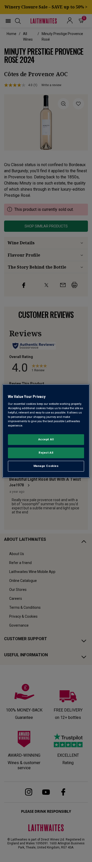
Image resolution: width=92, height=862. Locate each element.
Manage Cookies (46, 466)
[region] (46, 431)
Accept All (46, 439)
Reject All (46, 453)
